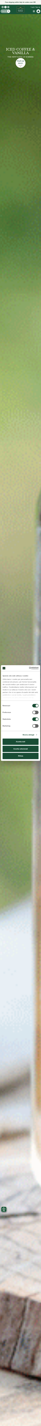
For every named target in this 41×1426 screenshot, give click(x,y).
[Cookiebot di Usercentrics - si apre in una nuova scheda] (29, 668)
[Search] (8, 11)
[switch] (35, 712)
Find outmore (20, 64)
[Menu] (34, 11)
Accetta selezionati (20, 749)
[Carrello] (38, 11)
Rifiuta (20, 756)
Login (33, 7)
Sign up (37, 7)
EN (5, 7)
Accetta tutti (20, 742)
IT (2, 7)
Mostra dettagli (28, 735)
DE (8, 7)
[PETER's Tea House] (20, 9)
